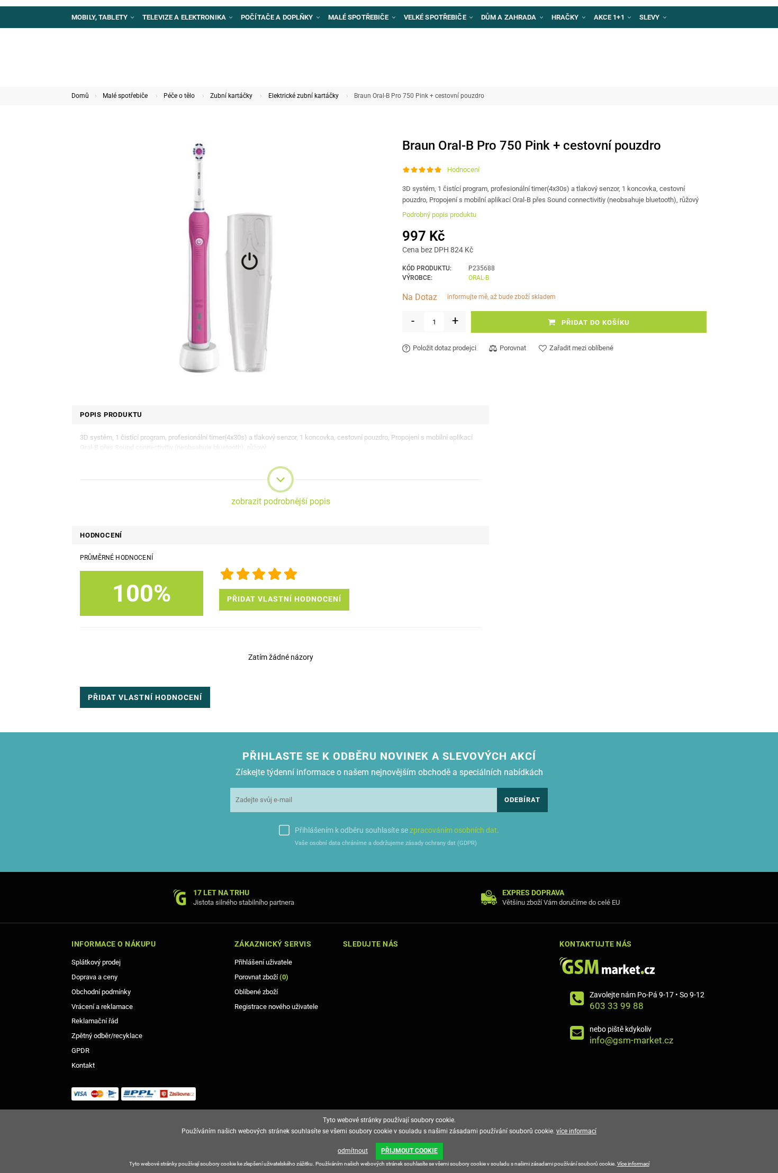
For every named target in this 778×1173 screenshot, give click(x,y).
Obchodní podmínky (101, 992)
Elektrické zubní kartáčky (303, 95)
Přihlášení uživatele (263, 962)
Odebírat (522, 800)
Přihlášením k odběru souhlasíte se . (397, 830)
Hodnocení (463, 170)
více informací (576, 1131)
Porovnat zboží (261, 977)
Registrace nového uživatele (276, 1007)
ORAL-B (478, 277)
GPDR (80, 1050)
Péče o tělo (179, 95)
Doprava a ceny (94, 977)
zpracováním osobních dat (453, 830)
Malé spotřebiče (125, 95)
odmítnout (353, 1150)
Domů (80, 95)
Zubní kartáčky (231, 95)
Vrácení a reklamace (102, 1007)
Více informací (633, 1164)
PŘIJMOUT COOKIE (409, 1150)
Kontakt (83, 1065)
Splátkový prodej (96, 962)
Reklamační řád (94, 1021)
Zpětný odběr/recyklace (106, 1036)
